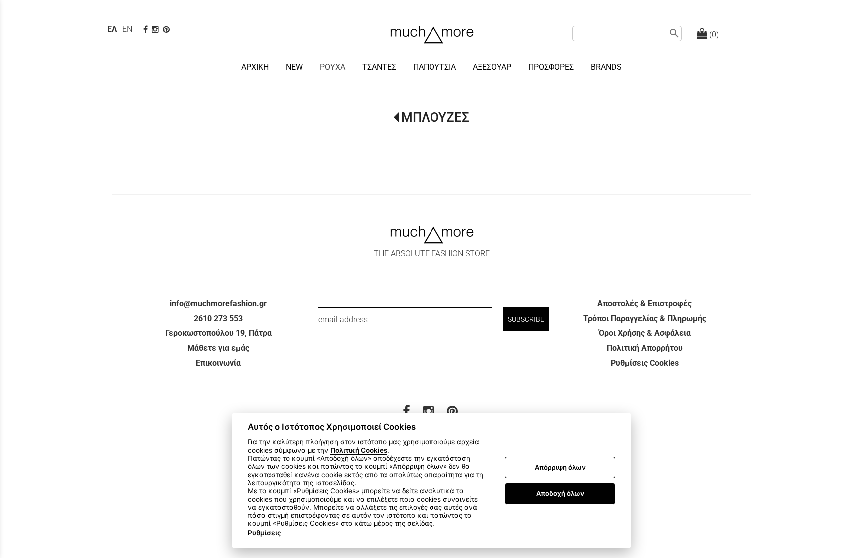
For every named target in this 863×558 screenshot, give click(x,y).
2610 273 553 (218, 318)
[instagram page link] (156, 29)
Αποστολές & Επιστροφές (644, 303)
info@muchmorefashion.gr (218, 303)
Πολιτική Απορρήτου (645, 348)
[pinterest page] (167, 29)
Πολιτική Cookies (358, 450)
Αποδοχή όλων (560, 493)
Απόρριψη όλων (560, 467)
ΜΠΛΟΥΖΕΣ (435, 117)
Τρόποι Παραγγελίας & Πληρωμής (644, 318)
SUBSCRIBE (526, 319)
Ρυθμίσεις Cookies (645, 363)
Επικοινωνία (218, 363)
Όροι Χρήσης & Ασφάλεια (645, 333)
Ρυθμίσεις (264, 533)
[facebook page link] (146, 29)
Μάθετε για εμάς (218, 348)
